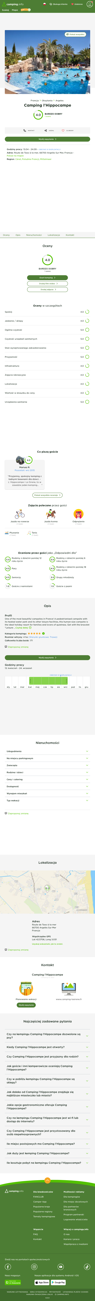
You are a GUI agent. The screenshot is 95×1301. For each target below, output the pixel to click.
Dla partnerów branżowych (71, 1208)
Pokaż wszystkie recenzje (46, 495)
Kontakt (37, 1239)
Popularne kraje (41, 1206)
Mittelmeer (45, 159)
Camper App (40, 1201)
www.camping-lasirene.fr (69, 999)
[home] (14, 1190)
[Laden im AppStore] (42, 1282)
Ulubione (78, 4)
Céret (18, 159)
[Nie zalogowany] (90, 4)
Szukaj (5, 10)
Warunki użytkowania (17, 1292)
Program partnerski (74, 1214)
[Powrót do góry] (47, 1180)
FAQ (35, 1234)
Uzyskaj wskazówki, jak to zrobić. (47, 944)
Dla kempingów (72, 1196)
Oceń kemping (46, 278)
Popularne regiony (42, 1211)
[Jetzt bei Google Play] (58, 1282)
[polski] (44, 4)
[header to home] (13, 4)
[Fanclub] (26, 9)
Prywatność (55, 1292)
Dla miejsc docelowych (76, 1201)
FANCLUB (38, 1196)
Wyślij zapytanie (46, 139)
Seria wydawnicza (38, 1292)
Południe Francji (30, 159)
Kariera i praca (71, 1239)
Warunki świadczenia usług (39, 1294)
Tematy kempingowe (44, 1216)
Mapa (15, 10)
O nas (67, 1234)
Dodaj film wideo (47, 284)
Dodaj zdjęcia (47, 289)
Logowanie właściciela (75, 1219)
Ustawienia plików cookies (75, 1292)
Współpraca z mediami (76, 1244)
